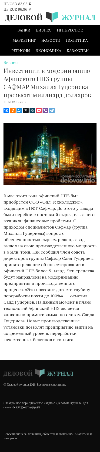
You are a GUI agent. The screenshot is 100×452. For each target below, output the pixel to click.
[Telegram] (52, 110)
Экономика (48, 50)
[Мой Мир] (19, 110)
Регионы (20, 50)
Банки (23, 30)
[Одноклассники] (13, 110)
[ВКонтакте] (6, 110)
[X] (26, 110)
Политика (77, 40)
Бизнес (43, 30)
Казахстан (78, 50)
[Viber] (45, 110)
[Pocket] (39, 110)
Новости (50, 40)
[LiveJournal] (32, 110)
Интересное (70, 30)
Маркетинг (24, 40)
